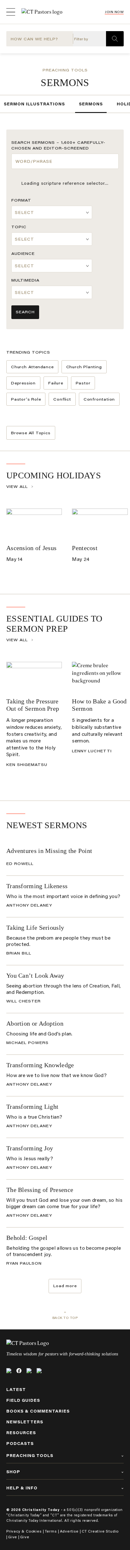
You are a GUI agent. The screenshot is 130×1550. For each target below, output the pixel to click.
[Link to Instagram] (29, 1370)
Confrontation (99, 399)
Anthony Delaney (29, 905)
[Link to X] (8, 1370)
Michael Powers (27, 1042)
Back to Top (65, 1318)
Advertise (69, 1531)
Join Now (114, 12)
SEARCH (25, 311)
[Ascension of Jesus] (34, 524)
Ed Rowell (19, 863)
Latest (16, 1389)
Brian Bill (18, 953)
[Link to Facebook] (18, 1370)
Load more (64, 1285)
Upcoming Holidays (53, 475)
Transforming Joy (29, 1148)
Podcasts (20, 1443)
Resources (21, 1432)
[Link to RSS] (39, 1370)
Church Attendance (32, 366)
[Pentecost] (99, 524)
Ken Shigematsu (26, 764)
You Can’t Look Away (35, 975)
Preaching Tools (65, 70)
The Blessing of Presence (39, 1189)
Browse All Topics (30, 432)
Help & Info (22, 1488)
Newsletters (24, 1422)
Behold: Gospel (26, 1237)
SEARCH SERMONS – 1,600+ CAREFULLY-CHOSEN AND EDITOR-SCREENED (58, 145)
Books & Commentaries (38, 1411)
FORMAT (21, 200)
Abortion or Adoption (34, 1023)
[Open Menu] (10, 12)
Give (12, 1536)
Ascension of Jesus (31, 547)
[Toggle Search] (115, 38)
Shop (13, 1471)
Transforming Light (32, 1106)
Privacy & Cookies (24, 1531)
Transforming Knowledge (40, 1064)
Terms (51, 1531)
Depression (23, 383)
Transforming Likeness (37, 885)
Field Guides (23, 1400)
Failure (55, 383)
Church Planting (84, 366)
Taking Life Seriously (35, 927)
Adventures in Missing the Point (49, 850)
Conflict (62, 399)
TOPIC (19, 226)
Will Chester (23, 1001)
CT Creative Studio (100, 1531)
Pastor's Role (26, 399)
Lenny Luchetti (92, 750)
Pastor (83, 383)
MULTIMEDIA (25, 280)
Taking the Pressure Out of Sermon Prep (32, 705)
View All (17, 486)
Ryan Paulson (24, 1263)
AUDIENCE (23, 253)
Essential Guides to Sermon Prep (54, 624)
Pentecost (85, 547)
